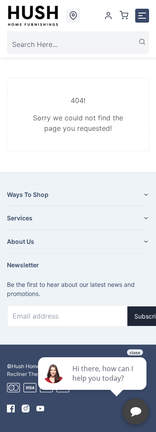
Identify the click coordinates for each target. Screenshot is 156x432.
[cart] (124, 15)
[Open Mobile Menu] (142, 16)
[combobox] (78, 44)
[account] (108, 15)
